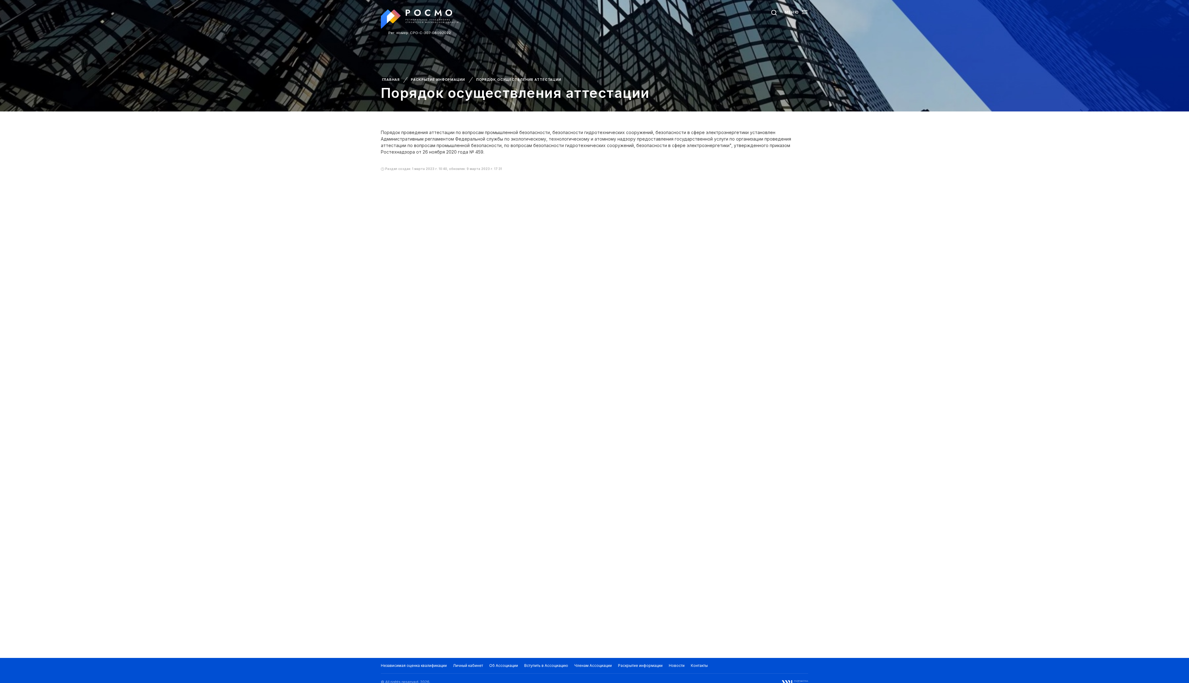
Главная (391, 79)
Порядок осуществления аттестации (518, 79)
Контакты (699, 665)
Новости (677, 665)
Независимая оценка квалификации (414, 665)
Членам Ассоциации (593, 665)
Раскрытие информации (438, 79)
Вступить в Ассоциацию (546, 665)
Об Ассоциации (503, 665)
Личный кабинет (468, 665)
